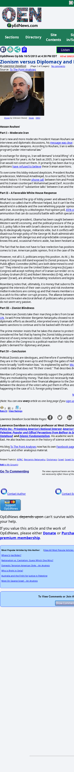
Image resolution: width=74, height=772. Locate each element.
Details (31, 118)
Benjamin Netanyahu (34, 459)
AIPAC (20, 459)
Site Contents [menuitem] (53, 37)
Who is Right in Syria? (12, 570)
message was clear (61, 142)
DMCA (38, 118)
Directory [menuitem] (33, 37)
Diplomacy (52, 459)
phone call (37, 179)
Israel (61, 459)
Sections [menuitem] (12, 37)
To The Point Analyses (23, 69)
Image (7, 118)
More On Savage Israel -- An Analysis (19, 580)
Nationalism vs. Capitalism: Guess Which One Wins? (27, 560)
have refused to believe (26, 166)
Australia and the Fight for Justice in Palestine (24, 575)
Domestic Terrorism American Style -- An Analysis (25, 565)
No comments (58, 66)
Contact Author (16, 494)
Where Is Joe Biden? (11, 555)
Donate (49, 533)
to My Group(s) (9, 464)
